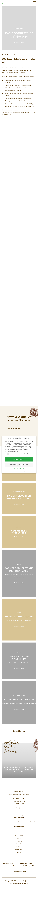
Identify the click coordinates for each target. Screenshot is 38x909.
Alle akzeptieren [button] (19, 459)
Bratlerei (19, 841)
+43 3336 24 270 (19, 799)
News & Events (19, 849)
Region (19, 846)
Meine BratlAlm (19, 835)
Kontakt (19, 852)
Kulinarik (19, 838)
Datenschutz (13, 883)
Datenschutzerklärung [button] (20, 470)
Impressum (29, 881)
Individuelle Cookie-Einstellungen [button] (19, 468)
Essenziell (12, 454)
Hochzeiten (19, 844)
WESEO (26, 883)
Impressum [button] (28, 470)
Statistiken (27, 454)
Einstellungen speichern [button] (19, 465)
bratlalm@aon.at (19, 803)
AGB (23, 881)
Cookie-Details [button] (10, 470)
